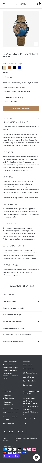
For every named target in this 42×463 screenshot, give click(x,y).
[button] (36, 457)
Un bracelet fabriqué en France (14, 328)
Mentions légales (8, 424)
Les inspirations (28, 369)
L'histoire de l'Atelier (30, 373)
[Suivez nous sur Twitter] (30, 418)
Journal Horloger (29, 377)
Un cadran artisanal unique (12, 315)
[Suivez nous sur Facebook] (25, 418)
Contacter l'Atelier (29, 381)
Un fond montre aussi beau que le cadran (17, 335)
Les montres (27, 365)
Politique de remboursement (8, 396)
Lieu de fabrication (9, 301)
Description (7, 118)
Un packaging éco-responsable (13, 341)
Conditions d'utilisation (11, 409)
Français (20, 432)
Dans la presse (28, 385)
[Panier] (38, 4)
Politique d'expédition (10, 413)
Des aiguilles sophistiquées (12, 321)
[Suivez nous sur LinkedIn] (25, 423)
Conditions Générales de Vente (10, 418)
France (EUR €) (8, 432)
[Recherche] (8, 4)
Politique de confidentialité (8, 403)
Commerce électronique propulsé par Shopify (26, 439)
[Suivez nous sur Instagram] (35, 418)
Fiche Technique (8, 295)
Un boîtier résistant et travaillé (13, 308)
